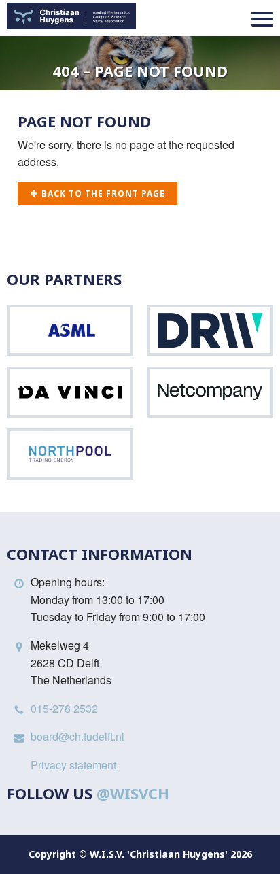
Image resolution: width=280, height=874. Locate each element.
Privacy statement (73, 765)
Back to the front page (102, 193)
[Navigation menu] (262, 19)
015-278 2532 (64, 708)
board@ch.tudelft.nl (77, 736)
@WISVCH (133, 793)
